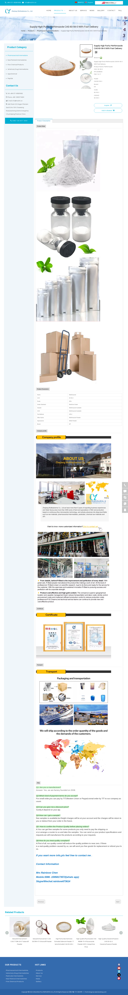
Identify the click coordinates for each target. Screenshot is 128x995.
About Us (39, 973)
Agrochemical (12, 74)
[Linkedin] (119, 971)
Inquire (106, 105)
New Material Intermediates (17, 60)
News (38, 978)
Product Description (43, 121)
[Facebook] (119, 964)
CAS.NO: (96, 95)
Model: (96, 78)
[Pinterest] (119, 978)
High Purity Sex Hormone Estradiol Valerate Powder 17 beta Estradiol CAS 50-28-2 (42, 941)
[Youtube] (119, 968)
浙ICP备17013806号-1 (76, 992)
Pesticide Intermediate (14, 976)
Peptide (10, 78)
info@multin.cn (30, 2)
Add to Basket (107, 110)
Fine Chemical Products (16, 64)
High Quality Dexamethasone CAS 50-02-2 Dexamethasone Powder (86, 941)
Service (39, 976)
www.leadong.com (100, 992)
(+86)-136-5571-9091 (20, 120)
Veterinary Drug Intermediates (18, 69)
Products (39, 970)
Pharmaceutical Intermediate (18, 55)
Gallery (38, 981)
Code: (96, 90)
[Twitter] (119, 974)
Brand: (96, 84)
